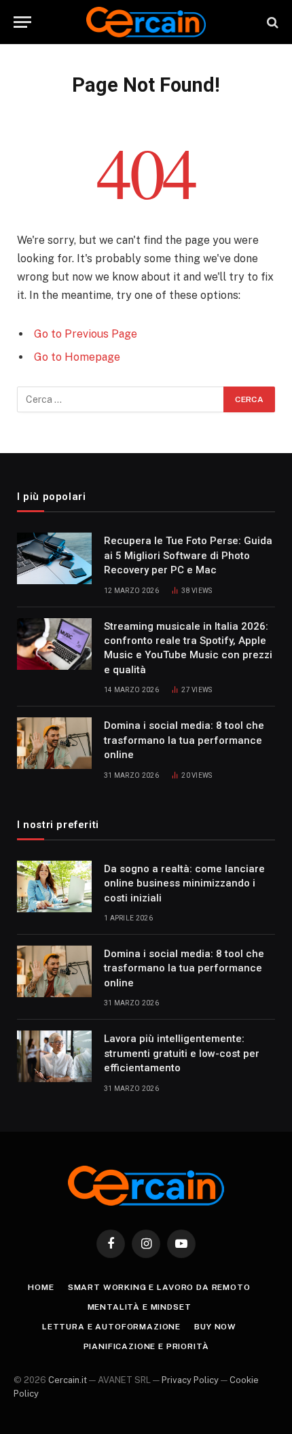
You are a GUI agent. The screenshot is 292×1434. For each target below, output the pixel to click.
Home (41, 1287)
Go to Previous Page (85, 333)
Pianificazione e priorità (146, 1346)
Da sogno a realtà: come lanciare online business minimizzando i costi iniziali (184, 883)
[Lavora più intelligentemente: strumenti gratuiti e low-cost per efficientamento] (54, 1056)
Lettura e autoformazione (111, 1326)
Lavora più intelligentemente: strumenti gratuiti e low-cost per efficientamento (181, 1053)
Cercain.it (67, 1380)
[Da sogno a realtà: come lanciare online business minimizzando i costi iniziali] (54, 886)
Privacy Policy (190, 1380)
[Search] (271, 22)
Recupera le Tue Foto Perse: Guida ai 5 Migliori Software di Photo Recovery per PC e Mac (188, 555)
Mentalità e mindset (139, 1307)
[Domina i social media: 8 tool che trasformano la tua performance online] (54, 743)
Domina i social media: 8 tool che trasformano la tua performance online (184, 740)
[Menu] (22, 22)
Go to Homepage (77, 357)
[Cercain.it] (146, 22)
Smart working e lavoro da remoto (159, 1287)
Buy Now (215, 1326)
